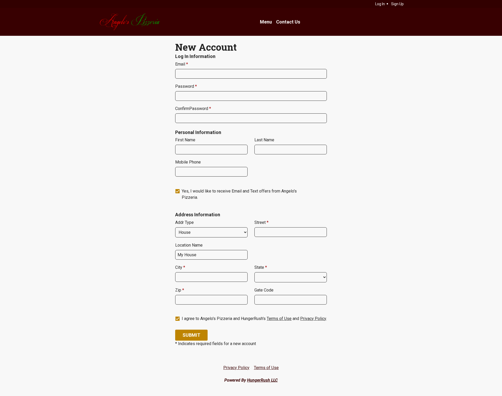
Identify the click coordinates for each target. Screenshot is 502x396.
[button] (191, 335)
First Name (185, 139)
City (179, 267)
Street (260, 222)
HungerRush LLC (262, 380)
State (259, 267)
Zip (178, 290)
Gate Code (263, 290)
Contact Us (288, 22)
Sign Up (397, 4)
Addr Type (184, 222)
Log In (380, 4)
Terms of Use (279, 318)
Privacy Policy (313, 318)
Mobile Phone (188, 162)
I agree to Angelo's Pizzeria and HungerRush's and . (254, 318)
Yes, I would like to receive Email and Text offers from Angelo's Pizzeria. (239, 194)
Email (180, 64)
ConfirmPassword (192, 108)
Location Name (189, 245)
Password (185, 86)
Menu (266, 22)
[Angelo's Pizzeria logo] (129, 22)
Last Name (264, 139)
